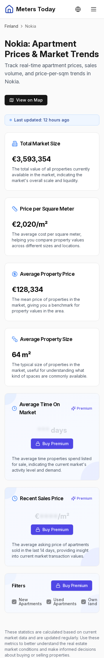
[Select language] (78, 9)
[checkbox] (14, 601)
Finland (11, 26)
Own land (92, 602)
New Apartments (30, 602)
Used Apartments (65, 602)
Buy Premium (55, 443)
